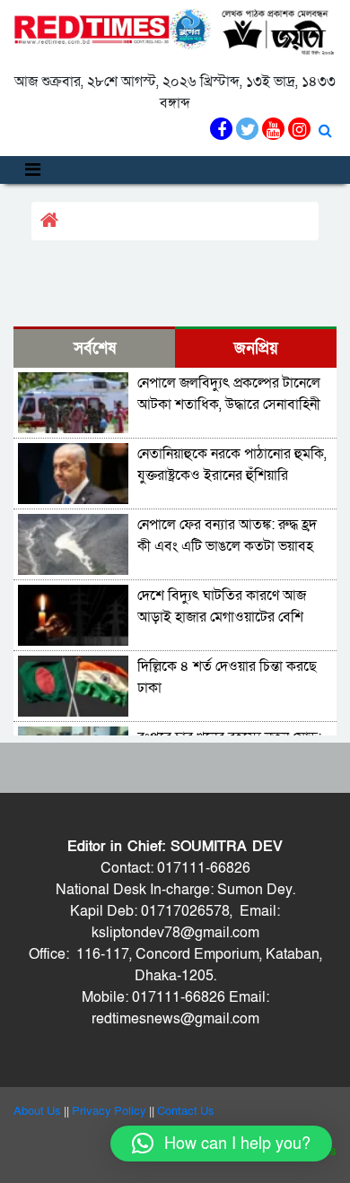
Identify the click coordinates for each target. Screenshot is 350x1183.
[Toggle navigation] (32, 170)
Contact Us (185, 1111)
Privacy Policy (109, 1111)
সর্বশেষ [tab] (95, 348)
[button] (221, 1143)
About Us (37, 1111)
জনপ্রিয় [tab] (256, 348)
